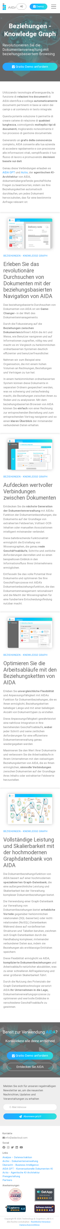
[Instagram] (8, 1147)
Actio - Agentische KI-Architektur (21, 1172)
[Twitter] (12, 1147)
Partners (7, 1180)
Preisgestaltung (11, 1176)
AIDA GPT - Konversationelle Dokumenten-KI (27, 1168)
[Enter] (21, 7)
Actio (24, 172)
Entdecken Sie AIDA (30, 1067)
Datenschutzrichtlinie (30, 1225)
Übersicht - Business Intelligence (20, 1164)
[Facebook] (3, 1147)
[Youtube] (21, 1147)
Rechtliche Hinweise (40, 1222)
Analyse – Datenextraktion (17, 1157)
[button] (54, 6)
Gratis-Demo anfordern (32, 67)
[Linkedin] (17, 1147)
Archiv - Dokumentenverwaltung (20, 1161)
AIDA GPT (8, 172)
